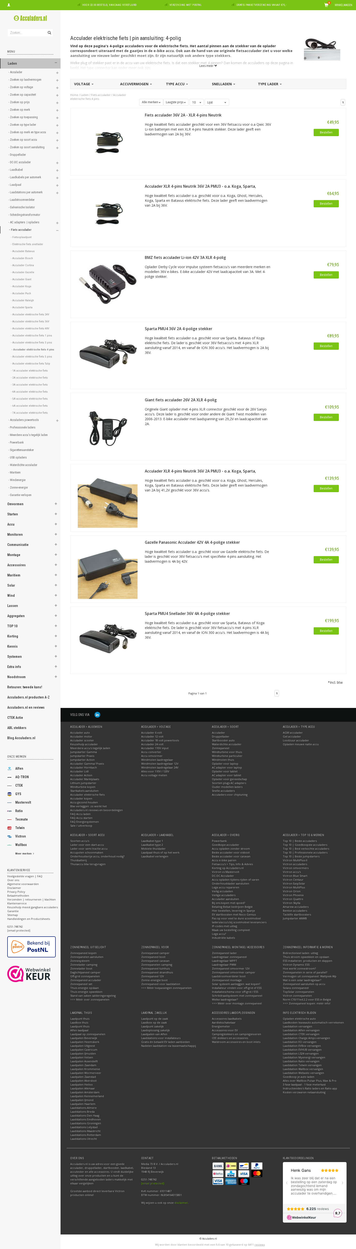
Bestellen (326, 132)
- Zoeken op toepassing (23, 117)
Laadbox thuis (79, 1022)
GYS (18, 794)
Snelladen (222, 84)
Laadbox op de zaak (154, 1022)
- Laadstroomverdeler (21, 200)
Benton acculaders (295, 910)
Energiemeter (221, 1026)
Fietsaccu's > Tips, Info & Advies (232, 864)
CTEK (19, 785)
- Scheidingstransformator (24, 215)
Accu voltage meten (154, 775)
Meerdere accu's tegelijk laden (90, 748)
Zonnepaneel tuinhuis (155, 968)
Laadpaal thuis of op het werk (160, 852)
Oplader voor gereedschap (229, 779)
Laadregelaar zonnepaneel (229, 957)
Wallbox (21, 845)
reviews (260, 1244)
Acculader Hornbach (83, 767)
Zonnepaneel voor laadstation (160, 984)
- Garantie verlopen (20, 495)
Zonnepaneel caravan (155, 960)
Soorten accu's (79, 841)
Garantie (13, 911)
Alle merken (150, 102)
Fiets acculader (101, 95)
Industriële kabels (223, 937)
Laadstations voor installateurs (160, 1038)
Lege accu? (219, 934)
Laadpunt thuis (79, 1018)
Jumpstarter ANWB (295, 918)
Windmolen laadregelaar (157, 759)
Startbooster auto (223, 740)
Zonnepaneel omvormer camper (233, 972)
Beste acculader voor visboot (231, 852)
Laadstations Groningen (85, 1123)
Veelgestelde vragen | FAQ (24, 876)
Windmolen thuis (223, 759)
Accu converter (151, 752)
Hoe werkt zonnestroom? (299, 968)
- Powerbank (16, 442)
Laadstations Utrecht (83, 1138)
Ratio (19, 811)
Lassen (12, 606)
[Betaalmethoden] (218, 1165)
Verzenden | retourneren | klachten (31, 899)
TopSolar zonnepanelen (298, 991)
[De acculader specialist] (30, 18)
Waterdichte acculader (226, 744)
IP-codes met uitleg (224, 926)
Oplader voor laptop (225, 763)
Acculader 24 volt (152, 744)
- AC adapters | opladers (24, 222)
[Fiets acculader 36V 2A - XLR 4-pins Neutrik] (108, 141)
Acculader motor (81, 736)
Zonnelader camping (83, 964)
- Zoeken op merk (19, 109)
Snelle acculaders (223, 790)
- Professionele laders (22, 427)
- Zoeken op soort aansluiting (26, 147)
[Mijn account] (8, 4)
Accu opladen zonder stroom (231, 848)
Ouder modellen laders (227, 787)
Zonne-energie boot (154, 980)
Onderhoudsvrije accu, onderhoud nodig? (97, 856)
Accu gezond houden (84, 802)
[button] (56, 62)
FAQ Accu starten (81, 818)
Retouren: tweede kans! (24, 687)
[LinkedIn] (97, 714)
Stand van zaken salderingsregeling (93, 995)
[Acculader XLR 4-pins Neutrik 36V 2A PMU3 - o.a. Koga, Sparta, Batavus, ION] (108, 212)
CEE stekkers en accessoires (230, 1038)
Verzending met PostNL (186, 5)
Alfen (19, 768)
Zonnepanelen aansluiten (86, 957)
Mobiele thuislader (153, 848)
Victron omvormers (296, 868)
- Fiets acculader (20, 230)
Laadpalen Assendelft (84, 1061)
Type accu (176, 84)
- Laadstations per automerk (25, 192)
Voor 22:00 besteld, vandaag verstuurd (109, 5)
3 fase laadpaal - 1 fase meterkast (304, 1084)
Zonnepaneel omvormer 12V (231, 968)
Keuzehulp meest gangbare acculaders (32, 907)
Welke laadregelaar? (225, 999)
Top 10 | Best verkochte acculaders (306, 848)
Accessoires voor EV (225, 1030)
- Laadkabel (15, 169)
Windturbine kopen (82, 787)
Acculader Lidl (79, 771)
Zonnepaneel (220, 748)
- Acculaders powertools (23, 420)
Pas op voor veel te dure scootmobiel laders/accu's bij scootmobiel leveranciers (239, 920)
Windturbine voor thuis (227, 752)
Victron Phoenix (293, 895)
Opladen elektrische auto (299, 1018)
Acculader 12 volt (152, 736)
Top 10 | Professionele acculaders (305, 852)
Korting (12, 636)
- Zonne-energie (18, 487)
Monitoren (15, 534)
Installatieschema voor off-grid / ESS (235, 991)
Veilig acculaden (222, 891)
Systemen (14, 657)
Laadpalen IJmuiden (83, 1053)
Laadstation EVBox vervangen (302, 1045)
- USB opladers (17, 457)
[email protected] (152, 1183)
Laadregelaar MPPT (224, 960)
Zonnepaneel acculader (85, 980)
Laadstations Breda (82, 1111)
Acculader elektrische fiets (87, 794)
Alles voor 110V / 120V (155, 771)
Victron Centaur (293, 879)
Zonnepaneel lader (224, 953)
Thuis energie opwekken (86, 991)
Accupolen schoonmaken (86, 852)
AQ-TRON (22, 777)
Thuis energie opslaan (84, 988)
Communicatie (18, 545)
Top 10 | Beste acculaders (300, 841)
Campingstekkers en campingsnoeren (236, 1034)
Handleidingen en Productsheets (28, 919)
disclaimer (181, 1202)
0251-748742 (15, 926)
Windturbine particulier (227, 756)
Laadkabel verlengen (154, 856)
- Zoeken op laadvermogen (25, 79)
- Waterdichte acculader (23, 465)
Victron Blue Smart (295, 875)
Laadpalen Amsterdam (85, 1092)
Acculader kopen (81, 798)
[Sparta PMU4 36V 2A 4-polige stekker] (108, 355)
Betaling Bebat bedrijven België (232, 906)
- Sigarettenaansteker (21, 450)
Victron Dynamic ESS (296, 964)
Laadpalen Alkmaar (82, 1088)
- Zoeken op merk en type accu (27, 132)
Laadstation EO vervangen (300, 1042)
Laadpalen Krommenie (85, 1069)
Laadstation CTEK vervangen (301, 1034)
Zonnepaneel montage (227, 980)
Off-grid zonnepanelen (85, 976)
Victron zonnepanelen (297, 995)
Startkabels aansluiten (84, 790)
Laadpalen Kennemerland (87, 1096)
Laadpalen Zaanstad (83, 1076)
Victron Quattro (293, 899)
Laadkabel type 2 (152, 844)
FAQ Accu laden (80, 814)
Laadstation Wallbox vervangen (303, 1069)
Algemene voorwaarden (23, 884)
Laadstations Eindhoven (85, 1119)
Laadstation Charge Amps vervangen (306, 1038)
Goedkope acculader (225, 844)
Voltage (82, 84)
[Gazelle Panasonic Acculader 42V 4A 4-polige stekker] (108, 568)
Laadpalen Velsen (81, 1057)
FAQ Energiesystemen (84, 821)
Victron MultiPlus (294, 887)
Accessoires (16, 565)
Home (74, 95)
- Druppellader (17, 154)
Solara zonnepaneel (296, 988)
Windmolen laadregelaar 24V (159, 767)
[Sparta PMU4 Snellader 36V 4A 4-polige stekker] (108, 639)
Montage (13, 555)
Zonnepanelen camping (156, 964)
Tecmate (21, 819)
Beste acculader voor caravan (231, 856)
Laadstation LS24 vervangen (301, 1053)
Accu (11, 524)
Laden (12, 63)
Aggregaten (16, 616)
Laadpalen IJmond (81, 1100)
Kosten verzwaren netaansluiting (304, 1092)
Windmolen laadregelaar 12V (159, 763)
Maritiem (13, 575)
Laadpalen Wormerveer (85, 1073)
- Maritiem (14, 472)
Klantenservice (17, 903)
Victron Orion (292, 891)
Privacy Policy (16, 891)
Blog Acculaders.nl (21, 738)
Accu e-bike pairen (224, 860)
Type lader (268, 84)
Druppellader (220, 736)
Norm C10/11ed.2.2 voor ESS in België (307, 999)
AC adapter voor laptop (227, 767)
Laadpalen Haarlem (82, 1104)
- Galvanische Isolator (22, 207)
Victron (20, 836)
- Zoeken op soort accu (23, 139)
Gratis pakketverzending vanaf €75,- (261, 5)
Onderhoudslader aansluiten (230, 883)
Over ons (13, 880)
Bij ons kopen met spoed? (228, 903)
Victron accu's (292, 872)
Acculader (218, 732)
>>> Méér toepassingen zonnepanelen (166, 988)
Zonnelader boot (81, 968)
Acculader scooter (82, 740)
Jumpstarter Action (82, 759)
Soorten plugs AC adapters (229, 783)
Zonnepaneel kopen (83, 953)
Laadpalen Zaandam (83, 1065)
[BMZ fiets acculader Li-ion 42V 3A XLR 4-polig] (108, 283)
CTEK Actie (15, 718)
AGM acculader (293, 732)
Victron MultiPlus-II (295, 860)
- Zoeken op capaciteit (22, 94)
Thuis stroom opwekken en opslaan (306, 957)
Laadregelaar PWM (224, 964)
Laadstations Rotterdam (85, 1135)
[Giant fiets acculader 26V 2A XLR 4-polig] (108, 426)
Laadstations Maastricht (85, 1131)
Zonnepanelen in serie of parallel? (305, 972)
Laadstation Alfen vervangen (301, 1030)
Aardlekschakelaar (224, 1022)
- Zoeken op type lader (22, 124)
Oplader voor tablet (225, 771)
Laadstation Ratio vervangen (301, 1061)
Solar (11, 585)
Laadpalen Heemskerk (84, 1042)
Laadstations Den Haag (84, 1115)
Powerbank (219, 841)
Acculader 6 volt (151, 732)
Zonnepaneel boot (153, 957)
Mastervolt (23, 802)
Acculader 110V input (155, 748)
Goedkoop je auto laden (298, 1076)
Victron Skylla (291, 903)
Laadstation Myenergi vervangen (304, 1057)
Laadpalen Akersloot (83, 1080)
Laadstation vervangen (297, 1026)
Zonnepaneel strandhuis (157, 972)
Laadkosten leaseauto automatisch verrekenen (313, 1022)
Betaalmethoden (18, 895)
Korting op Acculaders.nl (228, 868)
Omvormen (15, 504)
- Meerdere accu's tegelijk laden (28, 435)
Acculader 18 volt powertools (160, 740)
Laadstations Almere (83, 1107)
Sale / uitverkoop (81, 825)
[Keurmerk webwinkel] (37, 973)
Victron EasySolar (294, 883)
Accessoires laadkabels (226, 1018)
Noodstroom (16, 677)
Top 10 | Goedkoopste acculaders (305, 844)
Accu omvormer (152, 756)
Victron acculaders (295, 864)
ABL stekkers (16, 728)
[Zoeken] (49, 30)
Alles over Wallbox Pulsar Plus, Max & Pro (309, 1080)
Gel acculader (292, 736)
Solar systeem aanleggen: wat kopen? (236, 984)
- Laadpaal (15, 184)
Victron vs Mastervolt (225, 872)
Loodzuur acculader (296, 740)
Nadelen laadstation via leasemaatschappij (168, 1045)
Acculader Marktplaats (84, 779)
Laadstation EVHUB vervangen (302, 1049)
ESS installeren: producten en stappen (307, 960)
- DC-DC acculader (19, 162)
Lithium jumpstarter (83, 783)
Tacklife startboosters (297, 914)
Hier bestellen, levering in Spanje (233, 910)
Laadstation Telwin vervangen (302, 1065)
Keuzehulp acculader (84, 744)
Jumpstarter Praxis (82, 756)
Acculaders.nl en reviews (26, 707)
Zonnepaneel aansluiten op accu (304, 984)
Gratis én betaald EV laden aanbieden (165, 1042)
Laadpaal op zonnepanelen (87, 1034)
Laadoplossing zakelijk (155, 1030)
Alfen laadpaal (79, 1030)
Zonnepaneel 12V (152, 976)
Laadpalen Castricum (83, 1049)
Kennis (12, 646)
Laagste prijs (175, 102)
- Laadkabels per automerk (25, 177)
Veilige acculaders (223, 895)
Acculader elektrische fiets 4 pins (98, 97)
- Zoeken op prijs (19, 102)
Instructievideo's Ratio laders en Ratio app (310, 1088)
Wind (11, 595)
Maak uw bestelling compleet (231, 930)
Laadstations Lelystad (84, 1127)
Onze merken (16, 756)
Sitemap (12, 915)
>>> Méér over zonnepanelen (89, 999)
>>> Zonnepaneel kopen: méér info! (306, 1003)
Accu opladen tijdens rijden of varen (235, 879)
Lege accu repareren (225, 887)
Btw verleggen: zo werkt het (88, 806)
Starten (12, 514)
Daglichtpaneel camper (85, 972)
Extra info (14, 667)
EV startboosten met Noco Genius (234, 914)
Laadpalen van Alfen (154, 1034)
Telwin (20, 828)
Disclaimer (14, 888)
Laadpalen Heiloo (81, 1084)
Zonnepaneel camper (155, 953)
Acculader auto (80, 732)
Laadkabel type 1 (152, 841)
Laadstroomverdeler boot (229, 976)
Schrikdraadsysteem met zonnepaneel (237, 995)
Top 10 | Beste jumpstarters (301, 856)
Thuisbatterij (78, 860)
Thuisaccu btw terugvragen (88, 864)
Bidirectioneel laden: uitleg (300, 953)
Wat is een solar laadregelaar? (302, 980)
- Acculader (15, 72)
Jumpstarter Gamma (83, 752)
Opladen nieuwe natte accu (301, 744)
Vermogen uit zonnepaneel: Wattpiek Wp (309, 976)
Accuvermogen (134, 84)
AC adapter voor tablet (226, 775)
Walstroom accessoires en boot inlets (236, 1042)
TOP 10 (12, 626)
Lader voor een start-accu (87, 844)
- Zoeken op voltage (21, 87)
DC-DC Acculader (223, 875)
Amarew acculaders (296, 906)
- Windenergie (17, 480)
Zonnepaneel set (81, 984)
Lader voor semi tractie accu (89, 848)
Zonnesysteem (80, 960)
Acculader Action (81, 775)
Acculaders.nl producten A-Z (28, 697)
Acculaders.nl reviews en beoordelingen (96, 810)
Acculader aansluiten (225, 899)
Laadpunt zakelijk (152, 1026)
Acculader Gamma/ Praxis (87, 763)
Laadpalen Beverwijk (83, 1038)
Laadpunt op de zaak (154, 1018)
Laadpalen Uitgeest (82, 1045)
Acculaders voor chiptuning (230, 794)
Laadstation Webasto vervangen (303, 1073)
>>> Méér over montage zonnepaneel (237, 1003)
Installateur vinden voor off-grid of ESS (237, 988)
